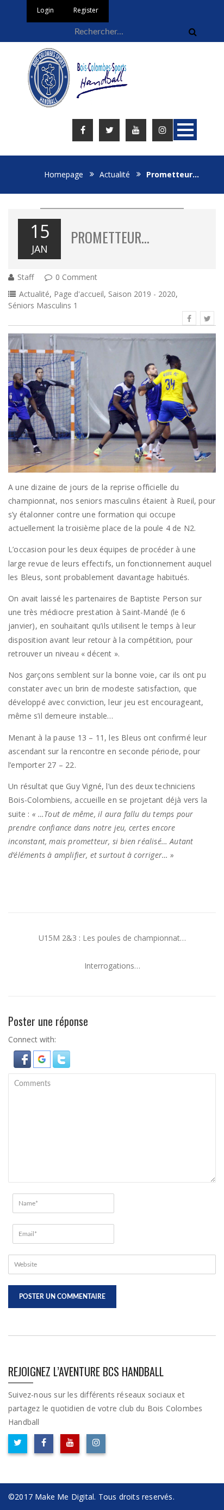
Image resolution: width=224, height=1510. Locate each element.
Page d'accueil (79, 294)
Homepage (63, 174)
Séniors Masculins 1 (43, 305)
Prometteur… (110, 237)
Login (45, 10)
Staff (25, 277)
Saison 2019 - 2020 (142, 294)
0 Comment (76, 277)
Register (85, 10)
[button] (23, 1058)
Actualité (114, 174)
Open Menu (185, 129)
